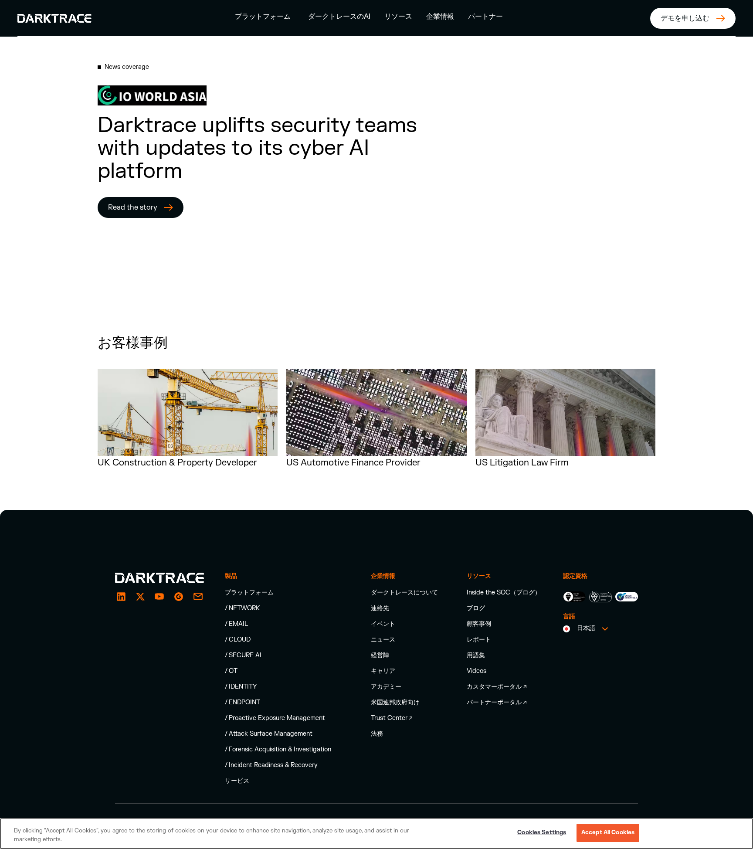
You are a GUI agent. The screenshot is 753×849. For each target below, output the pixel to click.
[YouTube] (159, 597)
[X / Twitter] (140, 597)
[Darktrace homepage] (159, 578)
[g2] (179, 597)
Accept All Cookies (607, 832)
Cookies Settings (541, 832)
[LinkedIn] (121, 597)
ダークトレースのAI (339, 16)
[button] (263, 16)
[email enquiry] (198, 597)
